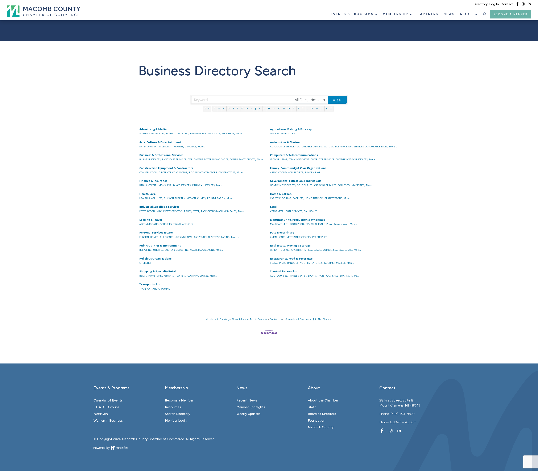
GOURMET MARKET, (335, 262)
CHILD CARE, (167, 237)
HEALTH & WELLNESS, (151, 198)
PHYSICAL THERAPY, (175, 198)
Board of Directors (322, 414)
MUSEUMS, (165, 146)
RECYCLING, (145, 249)
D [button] (229, 108)
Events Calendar (259, 319)
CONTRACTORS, (227, 172)
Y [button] (327, 108)
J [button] (255, 108)
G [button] (242, 108)
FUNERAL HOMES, (149, 237)
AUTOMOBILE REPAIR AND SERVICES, (344, 146)
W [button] (317, 108)
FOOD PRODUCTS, (300, 224)
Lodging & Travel (150, 220)
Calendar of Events (108, 400)
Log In (494, 4)
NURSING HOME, (184, 237)
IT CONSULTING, (279, 159)
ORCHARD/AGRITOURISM (284, 133)
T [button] (303, 108)
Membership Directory (218, 319)
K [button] (260, 108)
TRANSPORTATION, (149, 288)
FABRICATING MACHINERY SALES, (219, 211)
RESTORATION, (147, 211)
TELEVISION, (228, 133)
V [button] (312, 108)
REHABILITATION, (216, 198)
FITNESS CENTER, (298, 275)
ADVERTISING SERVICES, (152, 133)
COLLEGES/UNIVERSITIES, (351, 185)
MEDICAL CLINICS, (196, 198)
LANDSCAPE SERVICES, (174, 159)
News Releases (240, 319)
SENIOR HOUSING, (280, 249)
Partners (428, 14)
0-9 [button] (207, 108)
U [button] (308, 108)
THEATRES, (178, 146)
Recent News (246, 400)
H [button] (248, 108)
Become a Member (511, 14)
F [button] (238, 108)
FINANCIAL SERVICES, (203, 185)
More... (240, 133)
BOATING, (345, 275)
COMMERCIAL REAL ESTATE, (338, 249)
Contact (507, 4)
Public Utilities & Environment (160, 245)
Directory (480, 4)
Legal (273, 207)
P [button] (284, 108)
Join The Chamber (322, 319)
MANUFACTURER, (279, 224)
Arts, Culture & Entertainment (160, 142)
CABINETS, (298, 198)
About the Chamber (323, 400)
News (449, 14)
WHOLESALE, (318, 224)
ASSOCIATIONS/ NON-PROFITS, (287, 172)
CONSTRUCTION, (148, 172)
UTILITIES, (158, 249)
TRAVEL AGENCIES (183, 224)
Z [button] (331, 108)
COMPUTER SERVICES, (323, 159)
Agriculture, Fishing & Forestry (291, 129)
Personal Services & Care (156, 232)
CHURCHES (145, 262)
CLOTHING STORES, (198, 275)
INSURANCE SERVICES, (179, 185)
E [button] (234, 108)
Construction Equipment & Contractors (166, 168)
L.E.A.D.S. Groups (106, 407)
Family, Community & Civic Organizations (298, 168)
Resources (173, 407)
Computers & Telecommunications (294, 155)
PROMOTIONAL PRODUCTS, (205, 133)
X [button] (322, 108)
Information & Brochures (297, 319)
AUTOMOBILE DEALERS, (310, 146)
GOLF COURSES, (279, 275)
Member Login (176, 420)
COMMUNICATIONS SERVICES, (352, 159)
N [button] (274, 108)
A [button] (215, 108)
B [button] (219, 108)
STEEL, (196, 211)
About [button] (467, 14)
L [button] (264, 108)
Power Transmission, (337, 224)
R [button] (294, 108)
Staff (312, 407)
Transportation (149, 284)
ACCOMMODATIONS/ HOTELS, (155, 224)
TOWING (165, 288)
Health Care (147, 194)
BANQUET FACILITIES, (298, 262)
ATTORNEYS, (277, 211)
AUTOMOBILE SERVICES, (283, 146)
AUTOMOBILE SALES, (376, 146)
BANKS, (143, 185)
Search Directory (177, 414)
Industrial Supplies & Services (159, 207)
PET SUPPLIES (319, 237)
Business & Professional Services (161, 155)
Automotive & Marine (285, 142)
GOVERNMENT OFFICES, (283, 185)
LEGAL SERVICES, (294, 211)
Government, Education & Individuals (295, 181)
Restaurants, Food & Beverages (291, 258)
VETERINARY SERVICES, (299, 237)
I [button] (252, 108)
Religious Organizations (155, 258)
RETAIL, (143, 275)
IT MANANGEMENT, (299, 159)
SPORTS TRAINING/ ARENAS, (323, 275)
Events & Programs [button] (353, 14)
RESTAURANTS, (278, 262)
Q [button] (289, 108)
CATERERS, (317, 262)
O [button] (279, 108)
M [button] (269, 108)
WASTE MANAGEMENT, (202, 249)
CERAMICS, (191, 146)
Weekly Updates (248, 414)
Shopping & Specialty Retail (158, 271)
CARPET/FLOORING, (281, 198)
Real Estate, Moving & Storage (290, 245)
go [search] (339, 100)
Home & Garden (281, 194)
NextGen (101, 414)
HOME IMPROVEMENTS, (161, 275)
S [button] (299, 108)
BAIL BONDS (310, 211)
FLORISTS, (180, 275)
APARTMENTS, (298, 249)
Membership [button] (396, 14)
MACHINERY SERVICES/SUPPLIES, (174, 211)
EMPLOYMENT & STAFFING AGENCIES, (208, 159)
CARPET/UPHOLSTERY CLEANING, (212, 237)
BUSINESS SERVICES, (150, 159)
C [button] (224, 108)
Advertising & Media (153, 129)
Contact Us (276, 319)
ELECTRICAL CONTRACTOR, (173, 172)
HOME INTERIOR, (314, 198)
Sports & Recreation (283, 271)
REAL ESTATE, (314, 249)
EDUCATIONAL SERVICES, (323, 185)
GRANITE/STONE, (333, 198)
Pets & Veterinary (282, 232)
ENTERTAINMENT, (148, 146)
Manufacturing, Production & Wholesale (297, 220)
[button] (484, 14)
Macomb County (321, 427)
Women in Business (108, 420)
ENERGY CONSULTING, (177, 249)
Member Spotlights (250, 407)
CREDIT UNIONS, (157, 185)
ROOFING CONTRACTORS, (203, 172)
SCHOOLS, (303, 185)
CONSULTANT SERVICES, (243, 159)
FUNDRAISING (312, 172)
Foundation (316, 420)
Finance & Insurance (153, 181)
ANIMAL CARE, (278, 237)
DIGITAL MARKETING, (177, 133)
